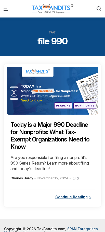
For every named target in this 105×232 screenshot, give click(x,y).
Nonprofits (85, 105)
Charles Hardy (21, 178)
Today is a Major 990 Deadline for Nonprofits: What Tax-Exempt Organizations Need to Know (49, 135)
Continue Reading (71, 197)
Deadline (63, 105)
